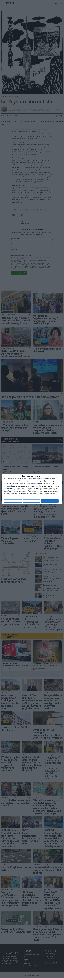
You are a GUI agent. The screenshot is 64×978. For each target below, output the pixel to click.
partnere (33, 483)
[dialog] (32, 489)
